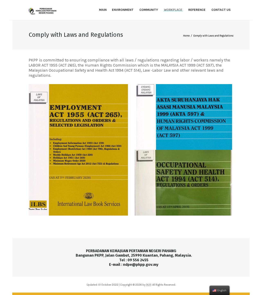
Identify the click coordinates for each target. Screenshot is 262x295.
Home (186, 35)
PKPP (148, 284)
